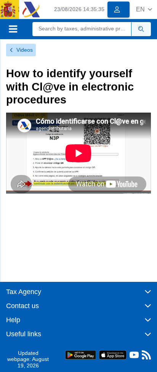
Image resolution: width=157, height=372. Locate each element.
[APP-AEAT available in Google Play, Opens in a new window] (80, 354)
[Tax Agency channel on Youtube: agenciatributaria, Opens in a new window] (134, 356)
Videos (24, 50)
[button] (144, 9)
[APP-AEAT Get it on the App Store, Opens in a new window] (113, 354)
